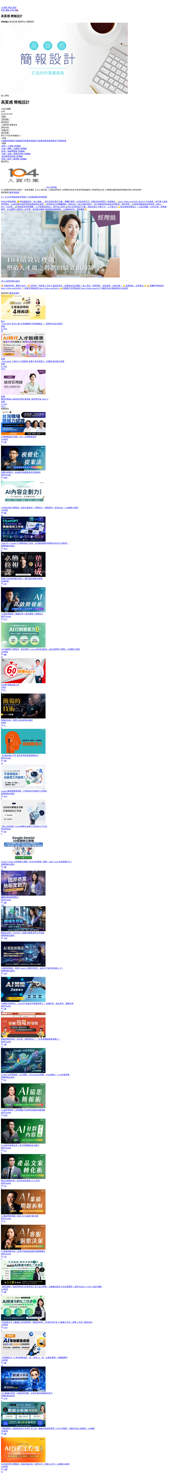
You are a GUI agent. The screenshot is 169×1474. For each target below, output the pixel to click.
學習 (10, 8)
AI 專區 (4, 8)
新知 (16, 10)
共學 (12, 10)
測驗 (7, 10)
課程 (14, 8)
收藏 (3, 116)
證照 (3, 10)
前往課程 (5, 119)
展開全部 (5, 130)
